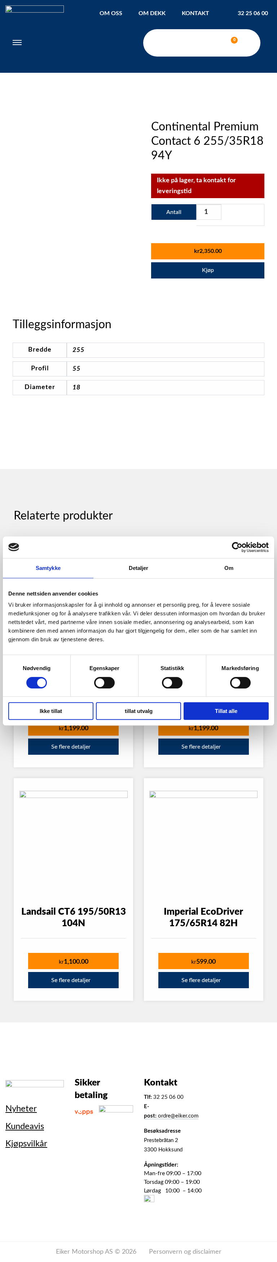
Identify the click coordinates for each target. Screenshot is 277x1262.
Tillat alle (226, 711)
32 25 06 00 (253, 13)
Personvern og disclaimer (185, 1252)
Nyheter (21, 1109)
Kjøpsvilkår (26, 1144)
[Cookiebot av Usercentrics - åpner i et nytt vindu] (237, 547)
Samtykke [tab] (48, 568)
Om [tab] (228, 568)
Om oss (111, 13)
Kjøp (208, 270)
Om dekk (152, 13)
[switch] (104, 682)
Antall (173, 212)
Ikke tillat (51, 711)
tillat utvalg (139, 711)
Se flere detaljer (71, 747)
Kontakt (195, 13)
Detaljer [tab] (139, 568)
